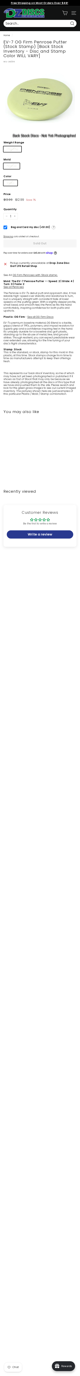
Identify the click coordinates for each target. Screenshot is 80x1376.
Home (6, 35)
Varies (10, 183)
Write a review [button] (40, 534)
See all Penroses (13, 287)
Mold (7, 159)
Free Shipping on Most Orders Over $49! (39, 3)
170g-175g (12, 149)
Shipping (8, 236)
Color (7, 176)
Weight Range (13, 142)
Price (7, 194)
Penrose (12, 166)
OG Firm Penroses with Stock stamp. (35, 275)
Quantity (10, 209)
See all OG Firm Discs (40, 317)
